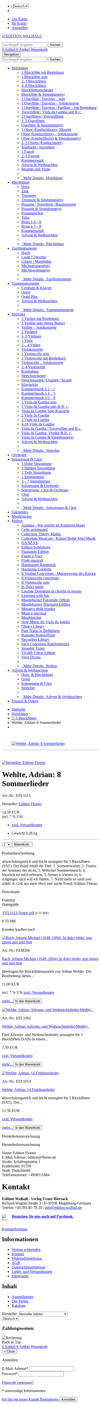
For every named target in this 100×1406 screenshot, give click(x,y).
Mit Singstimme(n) (35, 270)
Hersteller (9, 1314)
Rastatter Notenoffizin (38, 635)
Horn (25, 187)
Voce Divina (31, 657)
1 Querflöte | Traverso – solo (43, 99)
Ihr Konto (19, 23)
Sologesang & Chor (27, 459)
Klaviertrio (29, 384)
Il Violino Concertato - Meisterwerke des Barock (58, 573)
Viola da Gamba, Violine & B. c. (46, 433)
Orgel (25, 292)
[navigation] (11, 1342)
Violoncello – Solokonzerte (42, 362)
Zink (25, 191)
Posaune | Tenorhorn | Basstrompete (48, 204)
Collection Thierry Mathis (41, 534)
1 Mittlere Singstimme (38, 468)
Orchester (19, 455)
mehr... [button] (7, 1001)
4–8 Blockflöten (33, 86)
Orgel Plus (29, 297)
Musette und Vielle (35, 169)
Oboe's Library (32, 626)
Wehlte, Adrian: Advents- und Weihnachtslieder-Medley (46, 1026)
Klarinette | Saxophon (38, 147)
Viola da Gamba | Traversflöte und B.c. (51, 428)
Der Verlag (20, 1301)
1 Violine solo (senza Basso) (43, 323)
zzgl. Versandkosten (27, 825)
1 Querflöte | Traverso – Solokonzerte (50, 103)
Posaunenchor (32, 213)
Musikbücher (22, 516)
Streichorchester (33, 376)
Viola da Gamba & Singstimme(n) (47, 437)
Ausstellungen (22, 1297)
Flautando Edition (35, 552)
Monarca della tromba (38, 609)
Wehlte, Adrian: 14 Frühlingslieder (28, 1090)
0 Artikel (9, 49)
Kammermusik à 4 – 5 (38, 393)
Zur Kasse (19, 19)
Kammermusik (32, 160)
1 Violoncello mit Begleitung (43, 358)
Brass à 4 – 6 (31, 222)
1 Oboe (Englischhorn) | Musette (46, 129)
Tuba (25, 217)
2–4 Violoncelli (33, 367)
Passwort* (10, 1374)
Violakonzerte (32, 349)
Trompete (28, 195)
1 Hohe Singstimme (36, 464)
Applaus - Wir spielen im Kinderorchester (53, 525)
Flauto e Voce (31, 556)
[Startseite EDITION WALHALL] (22, 36)
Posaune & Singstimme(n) (41, 209)
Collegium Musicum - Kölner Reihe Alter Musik (58, 538)
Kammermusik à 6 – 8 (38, 398)
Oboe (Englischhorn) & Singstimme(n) (51, 138)
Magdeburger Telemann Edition (45, 604)
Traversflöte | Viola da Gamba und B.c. (51, 112)
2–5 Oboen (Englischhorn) (41, 143)
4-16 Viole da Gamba (37, 424)
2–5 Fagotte (30, 156)
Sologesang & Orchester (40, 486)
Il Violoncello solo (35, 582)
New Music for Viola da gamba (45, 622)
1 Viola (27, 340)
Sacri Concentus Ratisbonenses (45, 644)
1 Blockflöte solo (34, 77)
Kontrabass (30, 371)
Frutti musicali (32, 560)
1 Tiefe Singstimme (36, 472)
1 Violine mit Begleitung (40, 319)
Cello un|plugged (34, 530)
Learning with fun (35, 595)
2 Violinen (29, 332)
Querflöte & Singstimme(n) (42, 125)
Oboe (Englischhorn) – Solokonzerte (49, 134)
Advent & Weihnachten (39, 165)
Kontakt (18, 1254)
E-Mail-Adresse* (15, 1368)
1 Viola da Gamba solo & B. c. (45, 406)
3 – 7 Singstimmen (35, 481)
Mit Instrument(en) (35, 266)
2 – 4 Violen (30, 345)
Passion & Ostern (25, 701)
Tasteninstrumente (25, 283)
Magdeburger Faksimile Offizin (45, 600)
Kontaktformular (14, 1229)
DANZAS (29, 543)
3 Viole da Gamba (35, 420)
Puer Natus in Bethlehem (40, 631)
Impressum (20, 1276)
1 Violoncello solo (35, 354)
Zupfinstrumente (24, 248)
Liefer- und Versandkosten (32, 1271)
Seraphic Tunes (33, 648)
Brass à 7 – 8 (31, 226)
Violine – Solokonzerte (39, 327)
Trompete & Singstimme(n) (42, 200)
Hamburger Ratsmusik (38, 565)
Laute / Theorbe (33, 257)
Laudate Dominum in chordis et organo (51, 591)
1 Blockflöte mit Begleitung (42, 72)
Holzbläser (20, 68)
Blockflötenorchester (37, 90)
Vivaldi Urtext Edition (38, 653)
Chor (25, 494)
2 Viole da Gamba (35, 415)
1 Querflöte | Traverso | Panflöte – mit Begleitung (59, 108)
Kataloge (18, 1305)
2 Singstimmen (32, 477)
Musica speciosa (33, 613)
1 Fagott (27, 151)
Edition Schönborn (35, 547)
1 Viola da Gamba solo (39, 402)
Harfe (25, 253)
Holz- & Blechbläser (37, 675)
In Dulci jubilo (32, 587)
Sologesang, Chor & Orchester (44, 490)
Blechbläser (21, 182)
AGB (16, 1263)
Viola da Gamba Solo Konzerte (45, 411)
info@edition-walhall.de (63, 1207)
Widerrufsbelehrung (27, 1258)
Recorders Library (35, 639)
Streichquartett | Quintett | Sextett (46, 380)
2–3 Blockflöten (33, 81)
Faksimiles (20, 512)
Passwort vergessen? (17, 1382)
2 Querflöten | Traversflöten (42, 116)
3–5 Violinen (31, 336)
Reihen (17, 521)
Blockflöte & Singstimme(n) (43, 94)
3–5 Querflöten (33, 121)
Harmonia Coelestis (36, 569)
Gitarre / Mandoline (36, 261)
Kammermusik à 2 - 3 (38, 389)
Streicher (18, 314)
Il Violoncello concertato (40, 578)
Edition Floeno (30, 804)
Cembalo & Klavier (36, 288)
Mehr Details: (42, 178)
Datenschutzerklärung (28, 1267)
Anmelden (20, 28)
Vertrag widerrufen (26, 1249)
